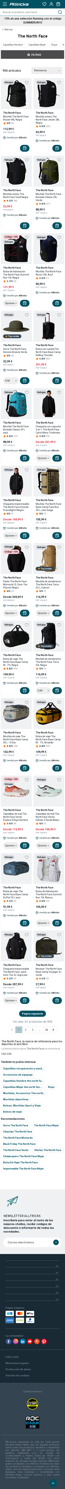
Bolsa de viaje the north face (20, 1162)
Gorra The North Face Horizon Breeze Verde (15, 350)
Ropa (54, 44)
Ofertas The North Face (47, 1150)
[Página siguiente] (53, 1030)
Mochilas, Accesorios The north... (24, 1093)
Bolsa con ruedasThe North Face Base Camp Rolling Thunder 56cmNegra (48, 352)
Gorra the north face (15, 1125)
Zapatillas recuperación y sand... (23, 1068)
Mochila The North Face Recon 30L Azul (48, 273)
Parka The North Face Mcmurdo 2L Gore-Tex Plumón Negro (15, 584)
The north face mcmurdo (18, 1137)
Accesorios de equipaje (18, 1074)
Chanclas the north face (17, 1131)
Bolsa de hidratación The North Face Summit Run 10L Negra (16, 274)
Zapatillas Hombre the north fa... (23, 1080)
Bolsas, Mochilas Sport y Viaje (22, 1105)
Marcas (9, 29)
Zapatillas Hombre (13, 44)
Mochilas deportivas (16, 1099)
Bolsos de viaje (12, 1111)
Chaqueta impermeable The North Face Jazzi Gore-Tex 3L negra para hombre (16, 971)
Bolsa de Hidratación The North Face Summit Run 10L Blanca (49, 894)
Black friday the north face (19, 1144)
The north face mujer (46, 1125)
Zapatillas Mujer (37, 44)
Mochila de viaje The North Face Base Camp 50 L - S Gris (15, 739)
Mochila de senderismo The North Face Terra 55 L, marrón (48, 584)
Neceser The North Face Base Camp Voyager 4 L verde (49, 971)
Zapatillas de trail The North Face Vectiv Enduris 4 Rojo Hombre (15, 816)
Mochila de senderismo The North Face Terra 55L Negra (48, 662)
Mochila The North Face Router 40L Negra (16, 118)
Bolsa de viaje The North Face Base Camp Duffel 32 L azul (15, 894)
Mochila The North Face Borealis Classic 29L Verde (48, 197)
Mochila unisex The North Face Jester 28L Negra (48, 119)
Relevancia (40, 70)
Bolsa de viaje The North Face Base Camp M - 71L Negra (15, 662)
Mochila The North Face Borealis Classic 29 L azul (16, 429)
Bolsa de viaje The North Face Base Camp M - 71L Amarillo (48, 739)
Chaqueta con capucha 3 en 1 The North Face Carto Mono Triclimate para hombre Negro (48, 429)
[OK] (56, 1242)
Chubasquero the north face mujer (23, 1156)
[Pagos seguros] (21, 1317)
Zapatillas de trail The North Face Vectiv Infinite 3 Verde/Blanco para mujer (48, 817)
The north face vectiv (15, 1150)
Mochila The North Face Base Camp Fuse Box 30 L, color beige (48, 507)
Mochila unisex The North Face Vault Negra (15, 195)
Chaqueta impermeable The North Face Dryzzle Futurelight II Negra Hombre (16, 507)
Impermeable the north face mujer (23, 1168)
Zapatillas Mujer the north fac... (22, 1087)
